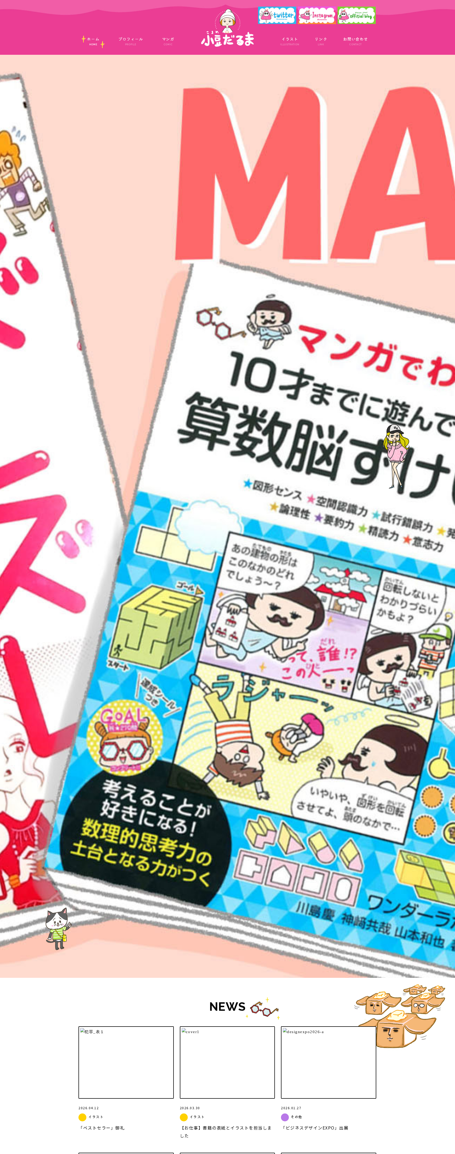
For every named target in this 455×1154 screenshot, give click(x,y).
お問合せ (355, 41)
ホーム (93, 41)
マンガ (168, 41)
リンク (321, 41)
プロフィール (130, 41)
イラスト (289, 41)
